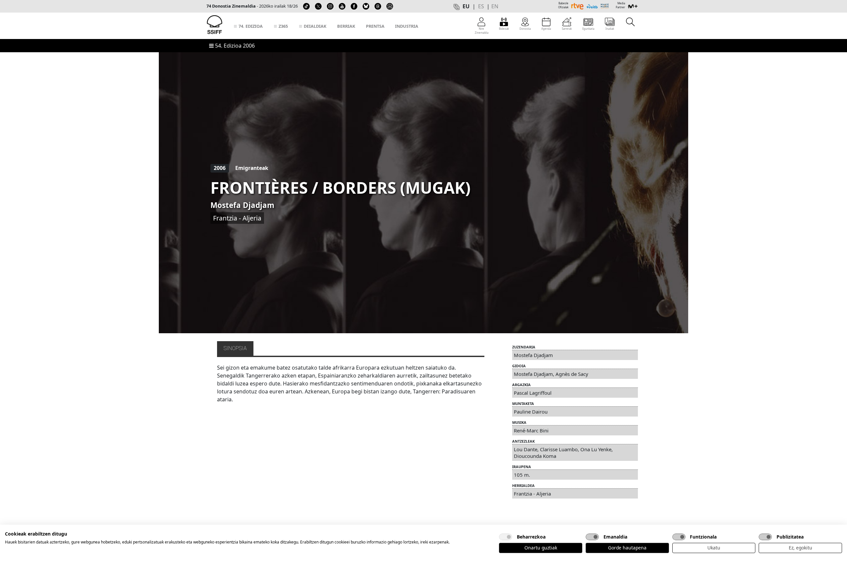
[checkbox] (505, 537)
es (481, 6)
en (494, 6)
